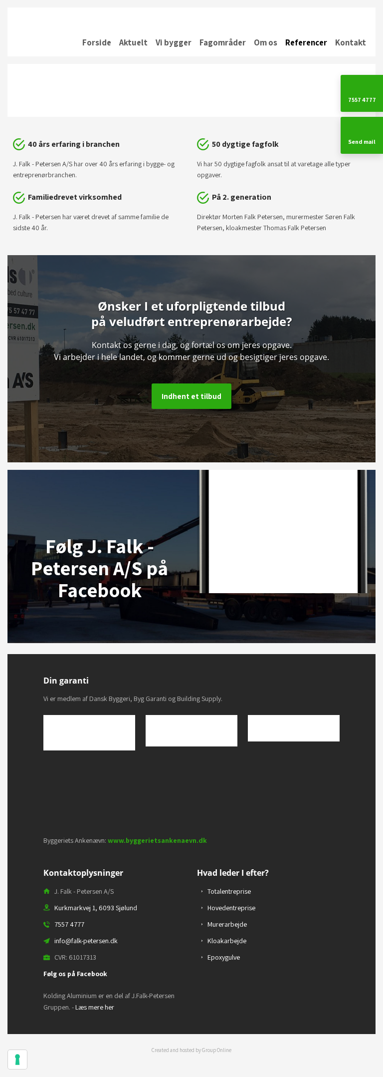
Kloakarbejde (226, 940)
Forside (96, 42)
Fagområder (222, 42)
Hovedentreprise (231, 907)
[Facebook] (99, 627)
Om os (265, 42)
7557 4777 (69, 924)
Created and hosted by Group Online (191, 1050)
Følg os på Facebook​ (75, 973)
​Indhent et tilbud (191, 396)
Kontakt (350, 42)
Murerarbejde (227, 924)
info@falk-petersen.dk (86, 940)
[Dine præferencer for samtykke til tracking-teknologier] (17, 1059)
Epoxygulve (223, 957)
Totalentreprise (229, 891)
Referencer (306, 42)
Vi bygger (174, 42)
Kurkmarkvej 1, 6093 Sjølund (95, 907)
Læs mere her (94, 1007)
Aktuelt (133, 42)
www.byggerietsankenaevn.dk (157, 840)
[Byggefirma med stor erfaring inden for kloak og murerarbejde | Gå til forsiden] (191, 14)
